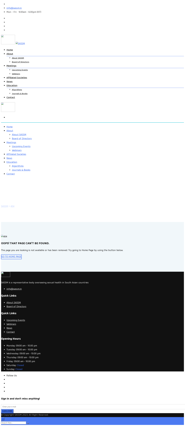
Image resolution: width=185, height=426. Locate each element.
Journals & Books (19, 94)
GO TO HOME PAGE (11, 257)
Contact (11, 98)
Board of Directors (20, 62)
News (10, 82)
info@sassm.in (14, 8)
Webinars (16, 74)
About (10, 54)
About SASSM (18, 58)
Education (12, 86)
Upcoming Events (20, 70)
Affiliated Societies (17, 78)
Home (10, 50)
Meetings (11, 66)
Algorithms (17, 90)
